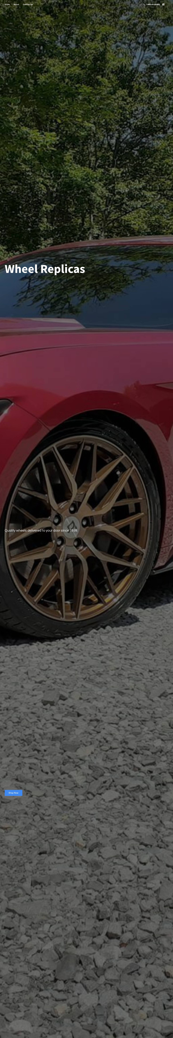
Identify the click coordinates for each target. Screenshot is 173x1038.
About (16, 4)
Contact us (28, 4)
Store (7, 4)
